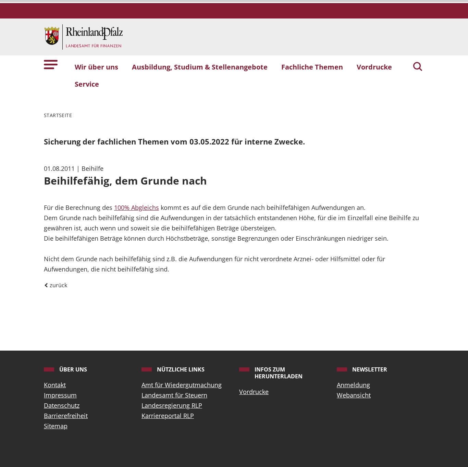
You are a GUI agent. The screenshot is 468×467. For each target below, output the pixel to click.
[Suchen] (417, 67)
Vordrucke (254, 392)
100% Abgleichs (136, 207)
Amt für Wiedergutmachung (181, 385)
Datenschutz (61, 405)
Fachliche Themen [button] (312, 67)
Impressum (60, 395)
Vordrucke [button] (374, 67)
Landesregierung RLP (171, 405)
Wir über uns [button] (96, 67)
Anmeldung (353, 385)
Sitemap (55, 426)
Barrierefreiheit (66, 416)
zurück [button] (57, 285)
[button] (51, 64)
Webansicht (354, 395)
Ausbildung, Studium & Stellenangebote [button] (200, 67)
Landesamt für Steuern (174, 395)
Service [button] (87, 84)
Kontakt (55, 385)
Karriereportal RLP (167, 416)
